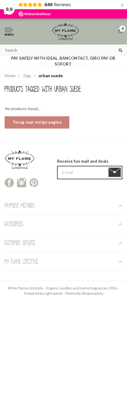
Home (10, 75)
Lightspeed (53, 293)
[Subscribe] (115, 172)
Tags (27, 75)
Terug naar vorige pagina (37, 122)
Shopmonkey (92, 293)
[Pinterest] (34, 182)
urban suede (51, 75)
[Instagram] (21, 182)
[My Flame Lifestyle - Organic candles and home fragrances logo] (65, 31)
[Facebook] (9, 182)
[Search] (120, 50)
